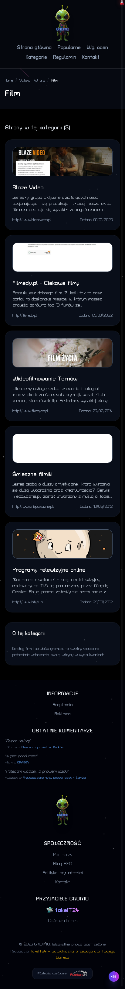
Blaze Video (27, 188)
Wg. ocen (97, 47)
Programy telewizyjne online (48, 570)
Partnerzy (62, 854)
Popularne (69, 47)
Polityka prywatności (62, 873)
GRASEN (23, 762)
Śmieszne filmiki (32, 474)
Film (54, 80)
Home (9, 80)
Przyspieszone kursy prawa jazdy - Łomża (54, 778)
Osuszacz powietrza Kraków (43, 747)
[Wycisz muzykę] (114, 976)
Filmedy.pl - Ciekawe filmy (45, 283)
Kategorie (36, 57)
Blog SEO (62, 863)
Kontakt (91, 57)
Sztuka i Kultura (32, 80)
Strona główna (34, 47)
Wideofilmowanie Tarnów (44, 379)
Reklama (62, 714)
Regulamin (64, 57)
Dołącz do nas (62, 920)
